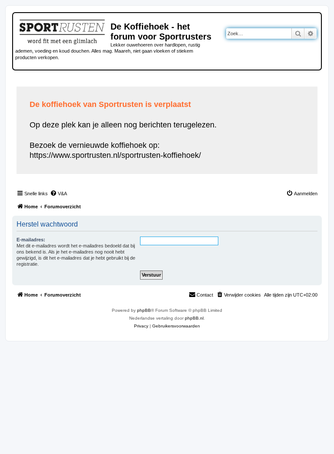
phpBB (144, 310)
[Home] (62, 30)
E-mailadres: (31, 239)
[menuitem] (58, 193)
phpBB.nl (194, 318)
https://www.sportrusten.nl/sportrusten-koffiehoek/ (115, 155)
